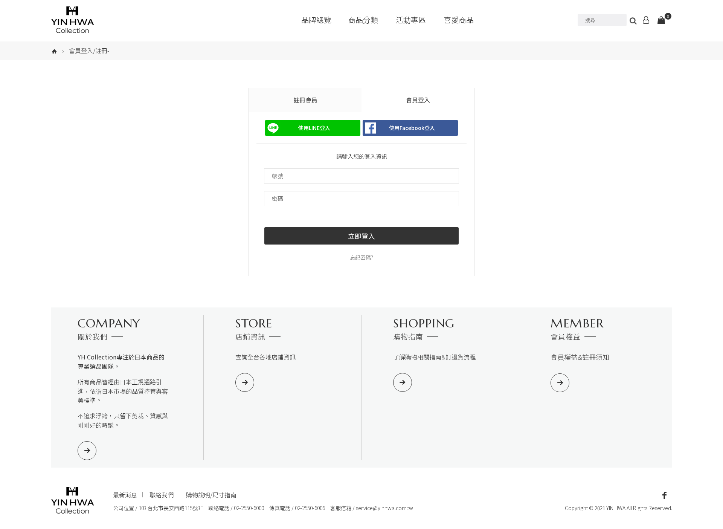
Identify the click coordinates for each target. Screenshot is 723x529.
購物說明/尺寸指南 (211, 494)
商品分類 (363, 19)
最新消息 (125, 494)
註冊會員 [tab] (305, 99)
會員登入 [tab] (418, 99)
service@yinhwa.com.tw (384, 508)
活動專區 (411, 19)
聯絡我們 (161, 494)
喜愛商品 (459, 19)
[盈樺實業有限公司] (72, 20)
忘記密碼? (361, 257)
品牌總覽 (316, 19)
